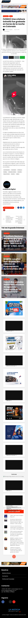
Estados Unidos (12, 172)
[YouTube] (13, 601)
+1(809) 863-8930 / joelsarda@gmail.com (12, 589)
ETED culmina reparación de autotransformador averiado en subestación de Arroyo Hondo (16, 533)
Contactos (5, 576)
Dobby (5, 172)
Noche (13, 174)
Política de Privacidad (8, 579)
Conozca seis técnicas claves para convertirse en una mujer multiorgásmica (17, 527)
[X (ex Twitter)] (10, 601)
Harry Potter (7, 174)
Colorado (13, 170)
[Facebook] (2, 601)
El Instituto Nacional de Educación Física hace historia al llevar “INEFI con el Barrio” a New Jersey (16, 521)
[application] (14, 325)
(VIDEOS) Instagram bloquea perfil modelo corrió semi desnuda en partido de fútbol (16, 550)
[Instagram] (6, 601)
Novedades (6, 16)
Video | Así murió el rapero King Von (16, 516)
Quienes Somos (6, 573)
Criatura (20, 170)
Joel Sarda (8, 294)
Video (11, 16)
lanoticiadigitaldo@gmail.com (8, 590)
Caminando (7, 170)
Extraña (19, 172)
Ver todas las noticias (8, 207)
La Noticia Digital (8, 29)
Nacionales (6, 233)
